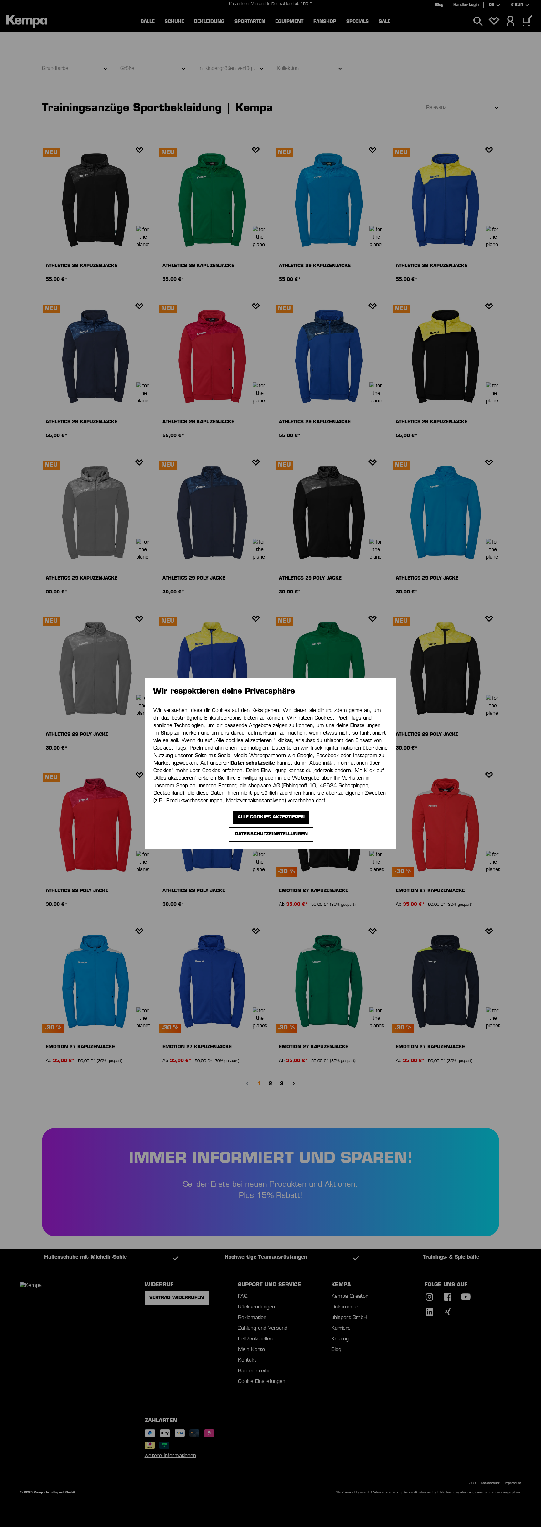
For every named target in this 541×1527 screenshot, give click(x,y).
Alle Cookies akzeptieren (271, 817)
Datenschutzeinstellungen (271, 834)
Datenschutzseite (252, 763)
